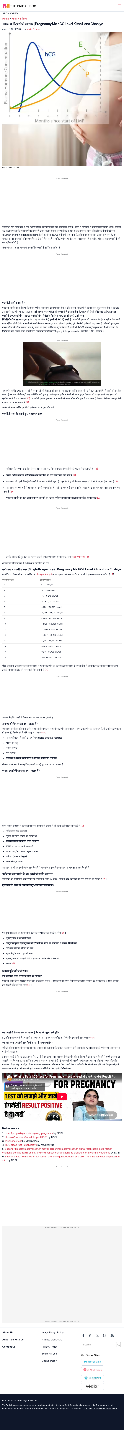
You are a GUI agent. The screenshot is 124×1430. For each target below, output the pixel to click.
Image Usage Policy (53, 1332)
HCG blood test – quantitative (21, 1144)
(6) (13, 963)
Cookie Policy (49, 1360)
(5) (82, 825)
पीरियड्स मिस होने (44, 574)
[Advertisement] (62, 203)
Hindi (14, 18)
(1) (28, 398)
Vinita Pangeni (33, 29)
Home (5, 18)
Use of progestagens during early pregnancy (29, 1133)
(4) (46, 669)
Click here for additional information (100, 1408)
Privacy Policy (49, 1346)
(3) (96, 468)
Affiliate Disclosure (52, 1339)
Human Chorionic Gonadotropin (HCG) (26, 1137)
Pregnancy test (13, 1140)
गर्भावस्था (23, 18)
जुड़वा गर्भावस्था (78, 556)
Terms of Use (49, 1353)
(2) (27, 402)
